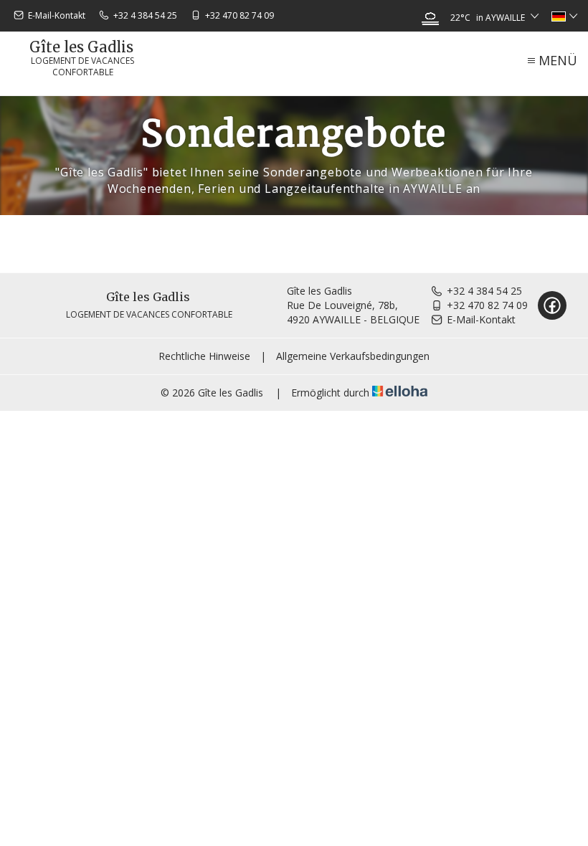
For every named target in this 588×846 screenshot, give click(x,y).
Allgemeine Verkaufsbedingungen (353, 356)
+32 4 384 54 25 (484, 291)
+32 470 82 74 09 (487, 305)
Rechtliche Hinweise (204, 356)
